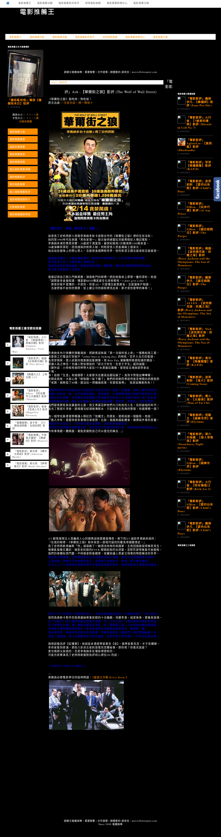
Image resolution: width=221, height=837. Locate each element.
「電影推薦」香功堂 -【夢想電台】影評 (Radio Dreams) (30, 465)
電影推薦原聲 (17, 161)
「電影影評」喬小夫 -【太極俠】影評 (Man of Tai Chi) (200, 399)
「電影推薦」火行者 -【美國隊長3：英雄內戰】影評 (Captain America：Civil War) (29, 344)
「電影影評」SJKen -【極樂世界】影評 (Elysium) (194, 464)
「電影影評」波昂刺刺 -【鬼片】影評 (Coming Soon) (200, 380)
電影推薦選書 (17, 139)
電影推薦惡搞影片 (20, 199)
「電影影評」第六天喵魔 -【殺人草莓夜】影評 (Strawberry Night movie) (195, 441)
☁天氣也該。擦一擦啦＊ (77, 103)
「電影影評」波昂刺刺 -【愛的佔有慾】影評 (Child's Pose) (194, 186)
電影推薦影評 (17, 176)
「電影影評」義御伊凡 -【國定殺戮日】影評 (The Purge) (194, 282)
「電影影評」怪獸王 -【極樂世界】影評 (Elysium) (200, 418)
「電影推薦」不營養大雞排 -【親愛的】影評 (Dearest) (37, 437)
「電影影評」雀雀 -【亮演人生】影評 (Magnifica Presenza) (37, 411)
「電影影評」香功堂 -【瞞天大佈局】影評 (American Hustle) (29, 453)
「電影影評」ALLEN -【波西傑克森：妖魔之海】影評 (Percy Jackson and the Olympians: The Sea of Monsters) (195, 308)
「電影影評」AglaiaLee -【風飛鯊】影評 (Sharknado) (195, 145)
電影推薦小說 (17, 131)
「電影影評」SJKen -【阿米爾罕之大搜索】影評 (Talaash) (36, 395)
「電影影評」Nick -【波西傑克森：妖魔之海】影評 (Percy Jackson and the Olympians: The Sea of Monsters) (195, 337)
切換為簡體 (25, 121)
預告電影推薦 (17, 184)
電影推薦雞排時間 (20, 214)
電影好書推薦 (17, 146)
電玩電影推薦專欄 (20, 169)
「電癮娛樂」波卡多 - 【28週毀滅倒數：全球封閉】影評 (29, 425)
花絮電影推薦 (17, 206)
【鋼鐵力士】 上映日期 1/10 (36, 376)
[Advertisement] (110, 55)
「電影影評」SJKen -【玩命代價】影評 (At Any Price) (194, 208)
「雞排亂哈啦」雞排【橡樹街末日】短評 (25, 101)
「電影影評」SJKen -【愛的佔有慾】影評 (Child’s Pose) (195, 506)
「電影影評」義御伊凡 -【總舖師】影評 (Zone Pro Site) (200, 101)
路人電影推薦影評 (20, 191)
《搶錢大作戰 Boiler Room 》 (110, 677)
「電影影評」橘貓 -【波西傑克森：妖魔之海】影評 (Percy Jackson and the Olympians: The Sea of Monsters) (195, 256)
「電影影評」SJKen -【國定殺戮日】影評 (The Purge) (195, 231)
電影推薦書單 (17, 154)
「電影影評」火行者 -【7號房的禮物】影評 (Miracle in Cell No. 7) (195, 122)
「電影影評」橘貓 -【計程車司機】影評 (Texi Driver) (37, 361)
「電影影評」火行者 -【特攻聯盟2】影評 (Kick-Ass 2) (199, 485)
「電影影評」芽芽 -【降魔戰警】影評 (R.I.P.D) (200, 165)
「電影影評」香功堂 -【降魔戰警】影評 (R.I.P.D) (200, 361)
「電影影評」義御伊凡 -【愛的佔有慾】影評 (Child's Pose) (194, 528)
